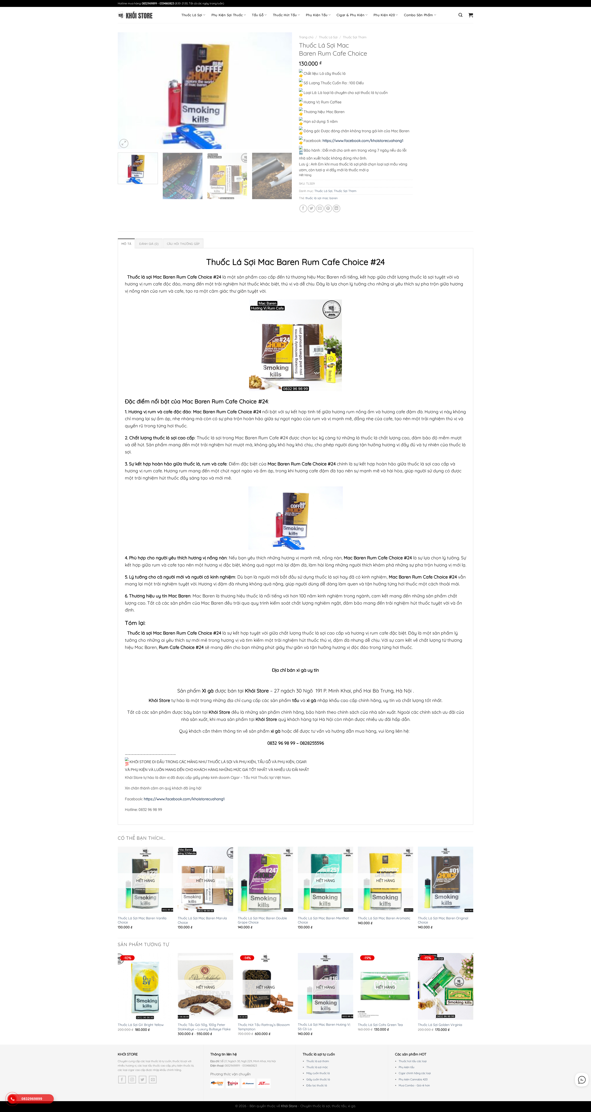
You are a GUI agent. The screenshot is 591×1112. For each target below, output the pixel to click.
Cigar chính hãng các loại (415, 1073)
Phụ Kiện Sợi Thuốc (227, 15)
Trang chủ (306, 37)
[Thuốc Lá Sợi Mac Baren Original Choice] (445, 880)
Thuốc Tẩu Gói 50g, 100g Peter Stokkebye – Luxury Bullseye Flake (204, 1027)
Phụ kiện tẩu (406, 1067)
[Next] (283, 90)
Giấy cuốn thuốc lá (318, 1079)
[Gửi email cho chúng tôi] (153, 1079)
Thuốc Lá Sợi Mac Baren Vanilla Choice (142, 920)
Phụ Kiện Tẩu (316, 15)
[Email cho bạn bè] (320, 208)
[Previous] (127, 90)
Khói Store (257, 690)
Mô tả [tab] (126, 244)
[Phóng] (123, 143)
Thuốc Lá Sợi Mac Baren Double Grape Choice (262, 920)
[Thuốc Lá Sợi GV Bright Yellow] (145, 986)
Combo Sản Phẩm (418, 15)
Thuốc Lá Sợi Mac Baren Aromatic (384, 918)
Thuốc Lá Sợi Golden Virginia (440, 1025)
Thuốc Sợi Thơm (354, 37)
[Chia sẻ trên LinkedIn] (336, 208)
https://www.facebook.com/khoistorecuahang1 (363, 140)
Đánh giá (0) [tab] (149, 244)
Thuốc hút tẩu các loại (413, 1061)
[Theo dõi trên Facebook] (122, 1079)
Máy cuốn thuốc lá (318, 1073)
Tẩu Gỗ (258, 15)
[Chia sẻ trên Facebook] (303, 208)
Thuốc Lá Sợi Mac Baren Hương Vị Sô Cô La (324, 1026)
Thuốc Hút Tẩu (285, 15)
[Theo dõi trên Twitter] (142, 1079)
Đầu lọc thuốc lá (316, 1085)
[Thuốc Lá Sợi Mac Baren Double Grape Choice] (265, 880)
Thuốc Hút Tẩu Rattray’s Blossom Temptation (264, 1027)
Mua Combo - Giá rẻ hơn (414, 1085)
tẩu (295, 700)
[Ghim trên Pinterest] (328, 208)
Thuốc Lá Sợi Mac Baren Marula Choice (202, 920)
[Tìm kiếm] (460, 15)
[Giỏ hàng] (470, 15)
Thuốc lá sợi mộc (317, 1067)
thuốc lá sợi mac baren (321, 198)
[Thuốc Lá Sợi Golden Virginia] (445, 986)
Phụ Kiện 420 (384, 15)
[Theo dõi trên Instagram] (132, 1079)
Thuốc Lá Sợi (191, 15)
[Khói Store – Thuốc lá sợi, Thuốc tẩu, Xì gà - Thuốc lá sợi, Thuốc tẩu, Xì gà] (135, 15)
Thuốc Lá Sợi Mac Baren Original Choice (443, 920)
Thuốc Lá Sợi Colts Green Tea (380, 1025)
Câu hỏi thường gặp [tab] (183, 244)
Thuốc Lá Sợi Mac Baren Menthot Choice (323, 920)
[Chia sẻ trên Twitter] (311, 208)
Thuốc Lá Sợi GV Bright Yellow (141, 1025)
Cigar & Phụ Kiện (350, 15)
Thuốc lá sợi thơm (317, 1061)
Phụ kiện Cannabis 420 (413, 1079)
